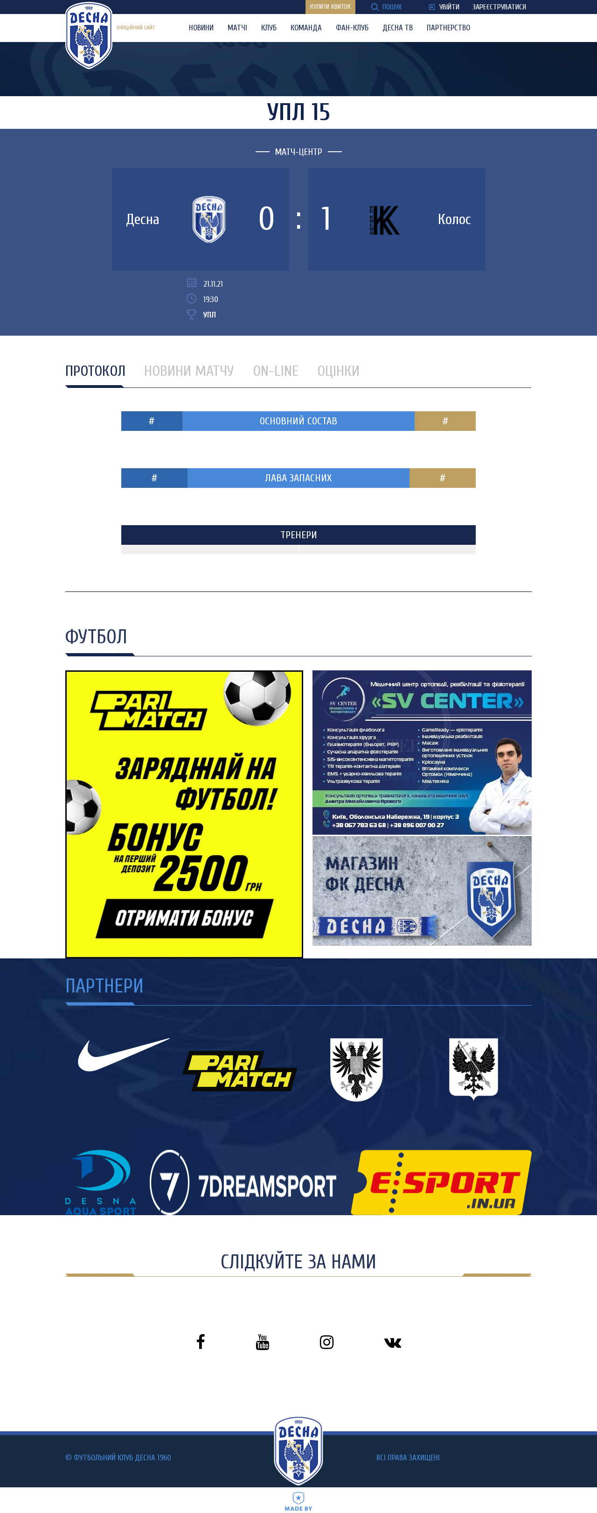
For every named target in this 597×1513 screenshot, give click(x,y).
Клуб (269, 27)
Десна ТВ (397, 27)
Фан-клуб (352, 27)
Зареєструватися (499, 7)
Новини (201, 27)
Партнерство (448, 27)
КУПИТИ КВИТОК (330, 7)
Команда (306, 27)
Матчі (237, 27)
